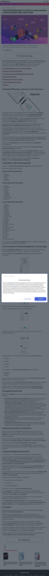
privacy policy (40, 291)
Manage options (27, 298)
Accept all (40, 298)
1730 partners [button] (10, 282)
